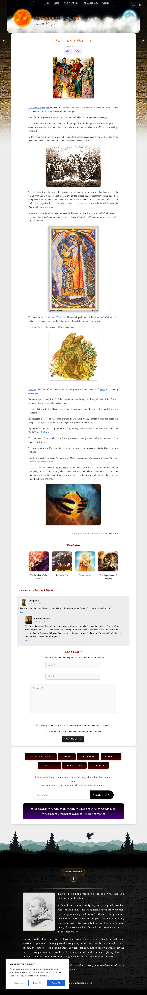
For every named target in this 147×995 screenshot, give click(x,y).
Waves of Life (62, 317)
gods (103, 136)
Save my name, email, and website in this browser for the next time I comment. (75, 725)
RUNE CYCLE (49, 765)
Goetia (55, 808)
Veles (102, 389)
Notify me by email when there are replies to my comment (75, 731)
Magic (83, 808)
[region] (37, 974)
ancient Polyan (59, 326)
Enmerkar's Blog (57, 17)
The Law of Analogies (38, 107)
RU (133, 5)
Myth (68, 51)
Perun (93, 408)
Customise (18, 983)
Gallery (105, 3)
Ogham (49, 813)
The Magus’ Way (90, 3)
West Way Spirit (70, 3)
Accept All (56, 983)
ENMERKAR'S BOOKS (41, 756)
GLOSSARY (111, 756)
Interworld (69, 808)
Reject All (37, 983)
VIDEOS (67, 756)
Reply (22, 612)
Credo (56, 3)
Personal (63, 813)
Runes (75, 813)
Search (97, 795)
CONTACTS (98, 765)
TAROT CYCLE (74, 765)
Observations (109, 808)
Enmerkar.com (110, 533)
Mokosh (45, 432)
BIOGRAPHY (88, 756)
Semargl (32, 389)
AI (109, 795)
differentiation (62, 467)
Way (78, 51)
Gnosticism (40, 808)
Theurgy (88, 813)
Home (46, 3)
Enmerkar (39, 618)
